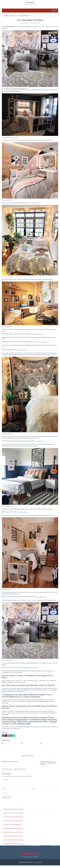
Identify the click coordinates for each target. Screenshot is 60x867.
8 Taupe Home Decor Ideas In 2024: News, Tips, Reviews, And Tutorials (48, 763)
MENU (55, 10)
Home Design (9, 769)
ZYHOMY (30, 2)
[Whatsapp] (14, 735)
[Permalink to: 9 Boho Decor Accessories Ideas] (11, 752)
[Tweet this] (6, 735)
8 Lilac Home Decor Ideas (27, 755)
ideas (21, 769)
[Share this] (3, 735)
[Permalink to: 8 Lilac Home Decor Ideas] (30, 749)
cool (19, 769)
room (24, 769)
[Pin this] (8, 735)
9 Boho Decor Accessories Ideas (10, 761)
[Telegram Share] (11, 735)
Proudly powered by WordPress (25, 862)
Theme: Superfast (38, 862)
